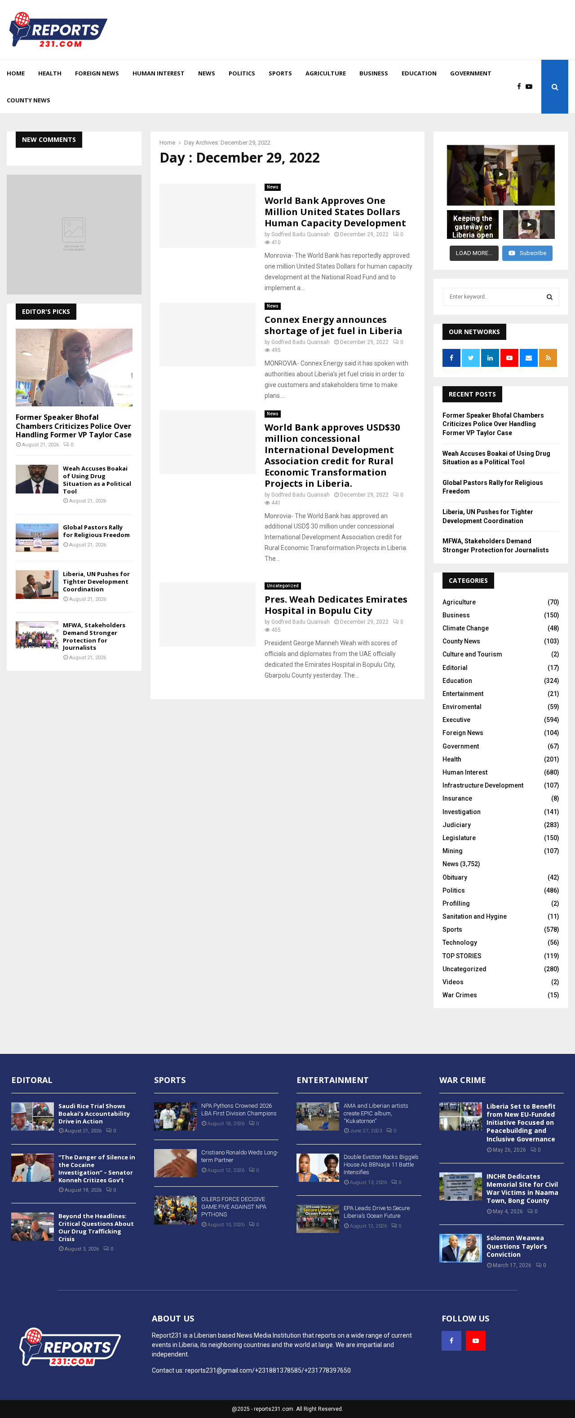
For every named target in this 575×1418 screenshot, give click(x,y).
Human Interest (159, 73)
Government (470, 73)
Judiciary (456, 824)
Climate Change (465, 628)
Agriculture (325, 73)
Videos (453, 982)
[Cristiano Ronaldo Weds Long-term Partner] (175, 1163)
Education (419, 73)
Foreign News (97, 73)
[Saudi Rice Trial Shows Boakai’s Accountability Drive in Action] (32, 1116)
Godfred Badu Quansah (300, 234)
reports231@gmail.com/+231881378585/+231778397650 (268, 1370)
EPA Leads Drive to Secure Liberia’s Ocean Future (377, 1212)
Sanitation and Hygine (474, 916)
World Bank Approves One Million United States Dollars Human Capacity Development (335, 211)
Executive (456, 719)
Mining (452, 850)
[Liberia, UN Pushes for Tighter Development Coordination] (37, 584)
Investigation (461, 811)
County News (28, 100)
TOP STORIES (462, 956)
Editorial (455, 667)
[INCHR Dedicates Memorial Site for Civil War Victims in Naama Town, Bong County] (460, 1186)
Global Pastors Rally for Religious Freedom (96, 531)
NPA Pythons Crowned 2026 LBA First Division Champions (239, 1109)
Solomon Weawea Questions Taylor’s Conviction (517, 1245)
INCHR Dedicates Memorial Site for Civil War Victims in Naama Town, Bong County (522, 1188)
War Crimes (459, 995)
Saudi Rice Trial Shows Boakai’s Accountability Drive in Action (94, 1113)
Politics (242, 73)
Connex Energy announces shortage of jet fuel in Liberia (333, 325)
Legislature (459, 837)
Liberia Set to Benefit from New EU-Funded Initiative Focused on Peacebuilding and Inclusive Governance (521, 1122)
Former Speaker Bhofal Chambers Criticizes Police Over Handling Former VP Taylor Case (74, 425)
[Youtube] (531, 87)
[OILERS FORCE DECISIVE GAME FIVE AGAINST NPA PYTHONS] (175, 1210)
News (206, 73)
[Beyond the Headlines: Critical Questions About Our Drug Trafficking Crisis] (32, 1226)
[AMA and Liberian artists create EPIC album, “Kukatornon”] (317, 1116)
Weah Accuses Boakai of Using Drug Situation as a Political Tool (97, 479)
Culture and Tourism (472, 654)
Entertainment (462, 693)
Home (16, 73)
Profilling (456, 903)
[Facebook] (521, 87)
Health (50, 73)
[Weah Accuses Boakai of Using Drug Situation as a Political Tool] (37, 479)
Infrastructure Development (482, 785)
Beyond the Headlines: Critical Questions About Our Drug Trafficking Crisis (96, 1227)
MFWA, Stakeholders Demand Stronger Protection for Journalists (94, 636)
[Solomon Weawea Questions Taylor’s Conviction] (460, 1248)
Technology (459, 942)
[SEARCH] (549, 297)
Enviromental (462, 706)
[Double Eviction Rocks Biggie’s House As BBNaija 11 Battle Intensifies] (317, 1168)
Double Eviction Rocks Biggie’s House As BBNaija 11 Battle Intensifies (381, 1165)
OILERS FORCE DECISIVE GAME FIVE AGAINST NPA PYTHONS (233, 1207)
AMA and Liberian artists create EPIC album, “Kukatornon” (376, 1113)
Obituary (454, 877)
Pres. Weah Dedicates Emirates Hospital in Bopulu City (336, 605)
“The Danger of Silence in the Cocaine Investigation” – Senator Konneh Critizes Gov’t (96, 1168)
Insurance (457, 798)
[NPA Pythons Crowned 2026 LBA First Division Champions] (175, 1116)
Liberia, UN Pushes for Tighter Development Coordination (96, 581)
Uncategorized (283, 585)
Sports (280, 73)
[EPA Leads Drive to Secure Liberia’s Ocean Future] (317, 1219)
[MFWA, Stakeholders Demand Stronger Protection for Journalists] (37, 635)
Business (373, 73)
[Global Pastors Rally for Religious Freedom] (37, 538)
